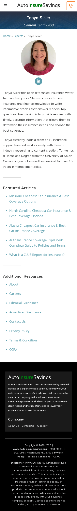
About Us (13, 425)
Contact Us (17, 321)
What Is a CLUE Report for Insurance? (37, 255)
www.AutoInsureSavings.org (30, 448)
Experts (18, 36)
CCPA (13, 349)
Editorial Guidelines (23, 303)
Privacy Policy (19, 331)
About (13, 284)
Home (7, 36)
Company (16, 419)
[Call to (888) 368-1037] (71, 5)
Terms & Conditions (38, 456)
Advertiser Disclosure (25, 312)
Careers (15, 293)
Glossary (42, 425)
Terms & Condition (23, 340)
